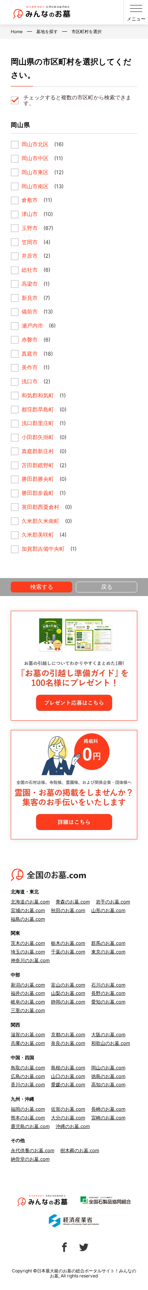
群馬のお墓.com (108, 943)
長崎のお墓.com (108, 1109)
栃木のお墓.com (68, 943)
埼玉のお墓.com (28, 952)
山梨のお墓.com (68, 993)
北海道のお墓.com (30, 902)
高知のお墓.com (108, 1084)
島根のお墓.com (68, 1067)
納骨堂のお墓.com (30, 1159)
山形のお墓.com (108, 910)
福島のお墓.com (28, 919)
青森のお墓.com (73, 902)
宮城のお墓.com (28, 910)
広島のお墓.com (28, 1076)
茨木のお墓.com (28, 943)
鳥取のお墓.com (28, 1067)
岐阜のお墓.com (28, 1002)
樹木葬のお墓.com (79, 1150)
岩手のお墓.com (113, 902)
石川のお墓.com (108, 985)
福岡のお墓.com (28, 1109)
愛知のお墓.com (108, 1002)
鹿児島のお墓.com (30, 1126)
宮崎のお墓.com (108, 1117)
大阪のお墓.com (108, 1034)
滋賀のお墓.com (28, 1034)
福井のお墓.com (28, 993)
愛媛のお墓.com (68, 1084)
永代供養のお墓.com (32, 1150)
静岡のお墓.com (68, 1002)
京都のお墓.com (68, 1034)
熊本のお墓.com (28, 1117)
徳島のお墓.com (108, 1076)
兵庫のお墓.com (28, 1043)
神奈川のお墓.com (30, 960)
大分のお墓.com (68, 1117)
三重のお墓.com (28, 1010)
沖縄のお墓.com (73, 1126)
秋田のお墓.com (68, 910)
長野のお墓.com (108, 993)
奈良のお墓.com (68, 1043)
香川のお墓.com (28, 1084)
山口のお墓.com (68, 1076)
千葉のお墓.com (68, 952)
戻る (106, 586)
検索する (41, 586)
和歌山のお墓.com (110, 1043)
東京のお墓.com (108, 952)
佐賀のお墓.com (68, 1109)
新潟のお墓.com (28, 985)
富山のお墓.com (68, 985)
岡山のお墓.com (108, 1067)
